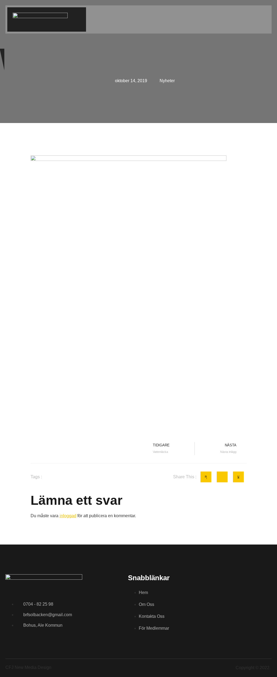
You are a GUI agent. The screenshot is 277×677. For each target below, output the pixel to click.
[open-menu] (267, 20)
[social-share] (205, 477)
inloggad (68, 515)
